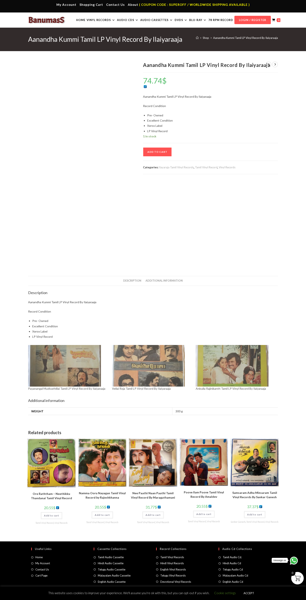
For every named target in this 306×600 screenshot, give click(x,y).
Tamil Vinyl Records (172, 557)
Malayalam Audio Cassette (114, 575)
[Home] (197, 37)
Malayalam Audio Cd (235, 575)
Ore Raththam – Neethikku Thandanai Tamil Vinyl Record (51, 496)
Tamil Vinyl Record (206, 167)
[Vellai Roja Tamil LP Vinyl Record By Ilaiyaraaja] (152, 366)
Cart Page (41, 575)
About (133, 4)
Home (39, 557)
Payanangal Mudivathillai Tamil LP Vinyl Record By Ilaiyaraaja (66, 388)
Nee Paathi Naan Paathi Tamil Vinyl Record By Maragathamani (153, 495)
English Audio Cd (233, 581)
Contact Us (115, 4)
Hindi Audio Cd (232, 563)
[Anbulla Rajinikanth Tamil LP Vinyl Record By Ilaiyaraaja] (235, 366)
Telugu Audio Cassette (111, 569)
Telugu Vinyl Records (173, 575)
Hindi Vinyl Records (172, 563)
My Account (66, 4)
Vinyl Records (227, 167)
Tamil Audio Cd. (232, 557)
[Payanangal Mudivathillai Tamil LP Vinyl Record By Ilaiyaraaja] (68, 366)
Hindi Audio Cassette (110, 563)
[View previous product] (268, 64)
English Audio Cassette (112, 581)
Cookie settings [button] (225, 593)
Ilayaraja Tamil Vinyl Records (176, 167)
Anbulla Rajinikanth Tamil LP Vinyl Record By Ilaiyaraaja (231, 388)
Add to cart (157, 151)
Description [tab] (132, 280)
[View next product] (275, 64)
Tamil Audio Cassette (111, 557)
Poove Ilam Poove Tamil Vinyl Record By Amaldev (204, 494)
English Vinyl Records (173, 569)
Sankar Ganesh (238, 521)
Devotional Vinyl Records (175, 581)
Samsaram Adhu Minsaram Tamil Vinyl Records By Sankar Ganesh (254, 495)
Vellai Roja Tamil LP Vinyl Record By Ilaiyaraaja (141, 388)
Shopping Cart (91, 4)
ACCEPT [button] (249, 593)
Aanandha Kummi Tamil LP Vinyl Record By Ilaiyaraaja (245, 37)
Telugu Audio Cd (233, 569)
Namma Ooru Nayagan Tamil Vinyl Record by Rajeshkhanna (102, 495)
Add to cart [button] (51, 515)
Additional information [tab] (164, 280)
